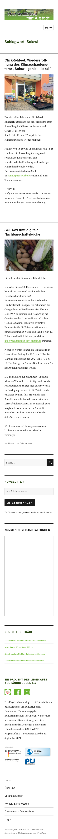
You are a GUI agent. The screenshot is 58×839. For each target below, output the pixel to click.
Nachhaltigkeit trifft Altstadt (17, 829)
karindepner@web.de (19, 175)
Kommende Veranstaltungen (27, 530)
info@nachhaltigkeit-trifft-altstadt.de (23, 340)
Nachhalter (10, 443)
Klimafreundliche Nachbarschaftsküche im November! (25, 653)
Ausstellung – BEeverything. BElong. (19, 647)
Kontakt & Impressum (17, 803)
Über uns (10, 788)
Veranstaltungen (14, 796)
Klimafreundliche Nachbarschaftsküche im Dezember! (25, 640)
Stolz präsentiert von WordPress (32, 832)
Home (8, 780)
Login (8, 819)
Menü (48, 27)
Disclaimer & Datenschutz (19, 811)
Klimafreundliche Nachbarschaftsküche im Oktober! (24, 660)
